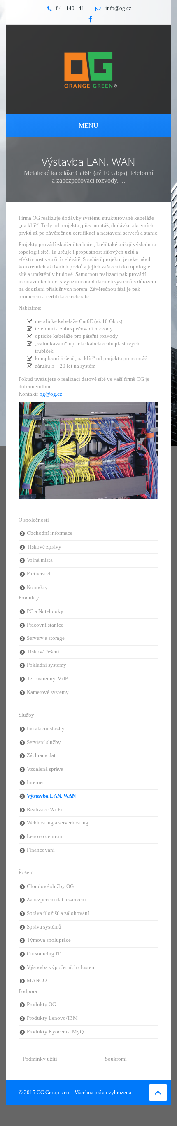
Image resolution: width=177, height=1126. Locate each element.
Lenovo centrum (45, 836)
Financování (41, 850)
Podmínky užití (40, 1059)
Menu (88, 125)
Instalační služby (46, 729)
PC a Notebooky (45, 611)
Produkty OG (41, 1004)
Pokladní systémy (46, 665)
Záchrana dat (41, 755)
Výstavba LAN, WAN (51, 796)
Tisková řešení (43, 652)
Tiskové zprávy (44, 547)
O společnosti (34, 520)
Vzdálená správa (45, 769)
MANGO (37, 980)
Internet (35, 782)
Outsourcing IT (44, 954)
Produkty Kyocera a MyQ (55, 1032)
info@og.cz (118, 8)
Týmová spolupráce (49, 940)
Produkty (29, 598)
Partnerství (39, 574)
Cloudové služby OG (50, 886)
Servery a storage (46, 638)
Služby (26, 715)
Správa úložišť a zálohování (58, 913)
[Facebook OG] (90, 19)
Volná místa (40, 560)
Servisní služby (44, 742)
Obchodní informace (49, 533)
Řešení (26, 873)
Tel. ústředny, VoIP (47, 679)
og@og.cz (51, 394)
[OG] (88, 69)
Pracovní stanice (45, 625)
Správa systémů (44, 927)
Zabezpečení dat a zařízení (56, 900)
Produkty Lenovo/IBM (52, 1018)
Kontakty (37, 587)
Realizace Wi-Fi (44, 809)
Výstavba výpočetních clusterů (61, 967)
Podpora (28, 991)
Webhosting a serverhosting (57, 823)
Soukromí (116, 1059)
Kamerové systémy (48, 692)
